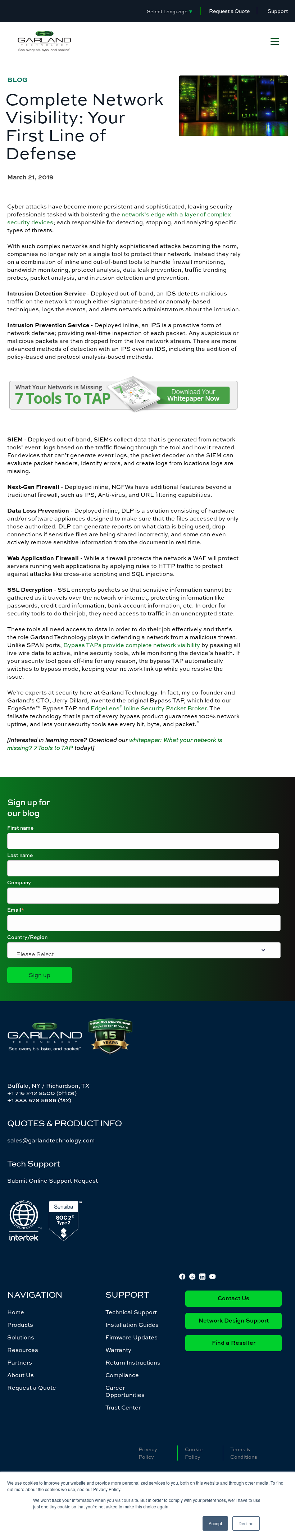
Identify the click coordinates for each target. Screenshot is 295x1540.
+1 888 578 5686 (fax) (39, 1100)
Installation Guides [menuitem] (132, 1324)
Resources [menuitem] (22, 1349)
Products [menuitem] (20, 1324)
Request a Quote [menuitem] (31, 1387)
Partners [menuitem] (19, 1362)
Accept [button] (215, 1523)
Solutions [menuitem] (20, 1337)
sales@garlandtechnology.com (51, 1140)
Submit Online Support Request (52, 1180)
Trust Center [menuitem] (123, 1407)
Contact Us (233, 1299)
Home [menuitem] (15, 1312)
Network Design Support (234, 1321)
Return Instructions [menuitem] (132, 1362)
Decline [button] (246, 1523)
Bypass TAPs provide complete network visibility (131, 645)
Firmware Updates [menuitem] (131, 1337)
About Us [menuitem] (20, 1375)
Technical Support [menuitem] (131, 1312)
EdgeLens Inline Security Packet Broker (148, 708)
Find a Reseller (233, 1343)
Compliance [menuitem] (122, 1375)
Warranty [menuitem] (118, 1349)
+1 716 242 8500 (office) (42, 1093)
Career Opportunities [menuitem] (125, 1391)
